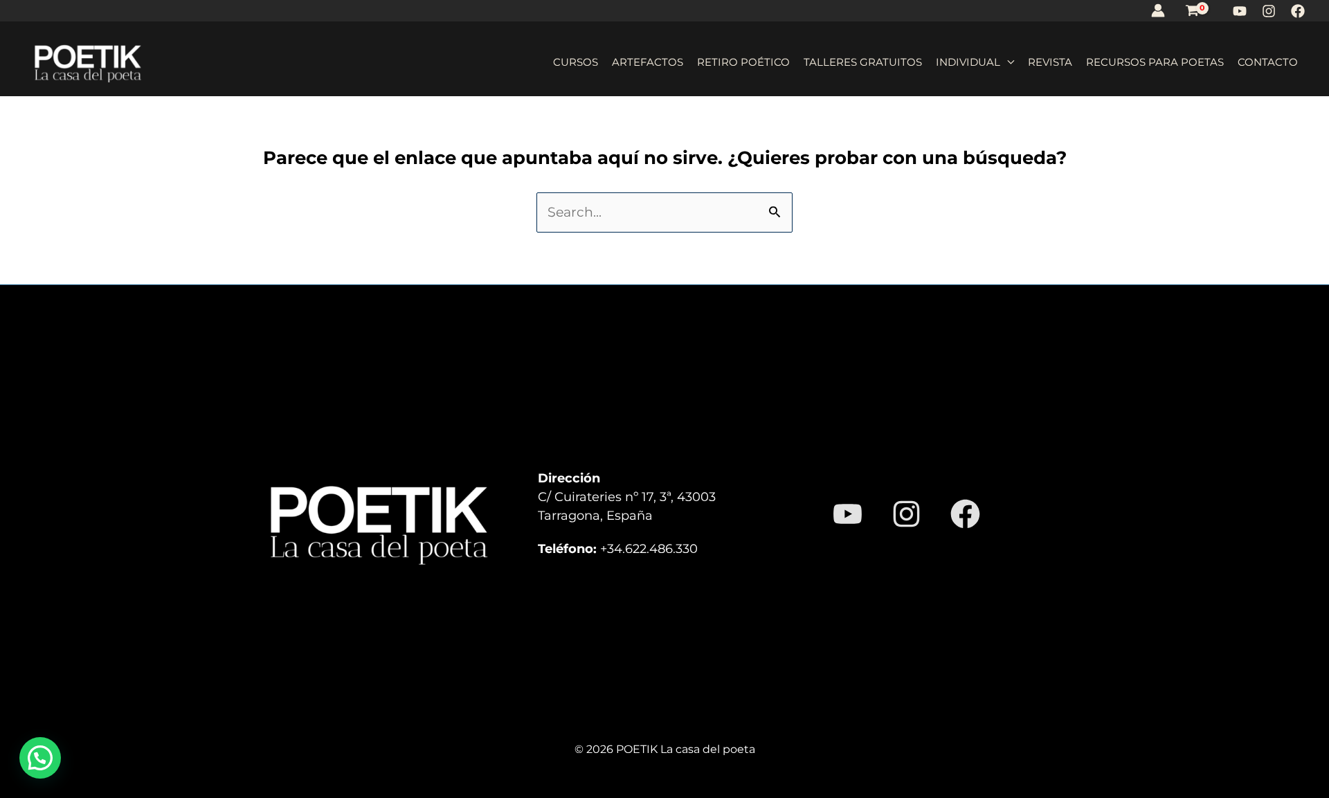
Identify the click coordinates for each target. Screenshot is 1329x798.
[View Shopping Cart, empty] (1192, 10)
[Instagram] (1269, 11)
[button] (40, 758)
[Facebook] (1298, 11)
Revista (1050, 62)
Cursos (575, 62)
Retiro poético (743, 62)
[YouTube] (1240, 11)
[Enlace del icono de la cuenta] (1158, 10)
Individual (968, 62)
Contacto (1268, 62)
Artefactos (647, 62)
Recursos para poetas (1155, 62)
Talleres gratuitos (863, 62)
